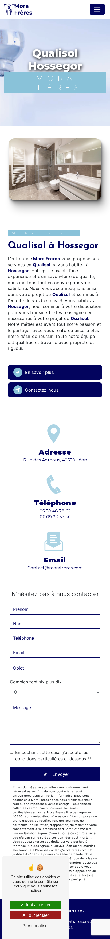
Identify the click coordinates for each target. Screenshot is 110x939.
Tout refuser (37, 915)
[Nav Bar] (97, 9)
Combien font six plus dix (36, 681)
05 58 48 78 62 (55, 511)
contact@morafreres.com (55, 567)
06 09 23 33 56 (55, 516)
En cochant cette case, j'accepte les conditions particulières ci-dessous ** (53, 755)
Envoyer (60, 774)
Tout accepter (37, 904)
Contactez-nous (42, 390)
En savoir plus (39, 372)
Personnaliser (35, 926)
